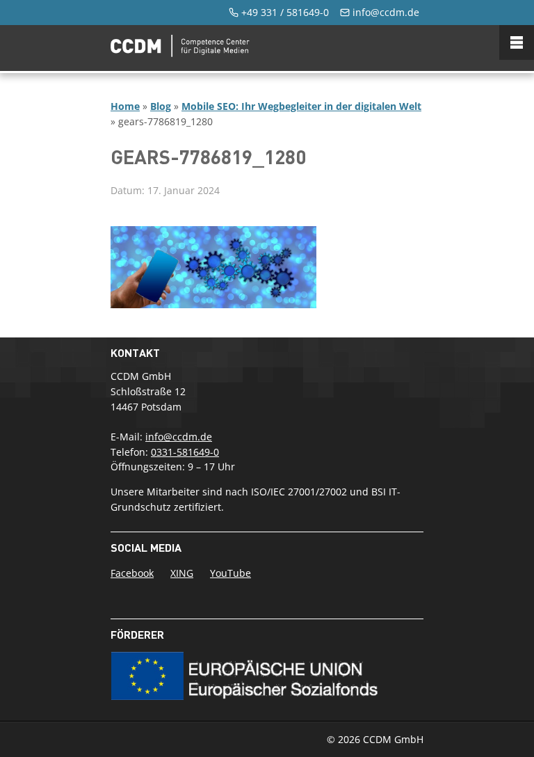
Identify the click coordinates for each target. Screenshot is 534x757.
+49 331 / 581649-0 (285, 12)
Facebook (132, 573)
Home (125, 106)
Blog (160, 106)
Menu (516, 42)
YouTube (230, 573)
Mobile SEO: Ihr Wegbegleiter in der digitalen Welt (301, 106)
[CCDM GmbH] (180, 53)
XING (181, 573)
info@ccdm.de (386, 12)
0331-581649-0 (185, 452)
